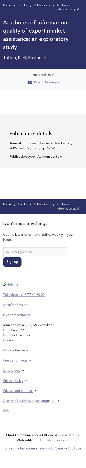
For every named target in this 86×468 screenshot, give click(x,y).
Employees (11, 370)
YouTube (75, 448)
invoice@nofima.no (17, 315)
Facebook (45, 448)
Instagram (27, 448)
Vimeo (60, 448)
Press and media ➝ (17, 360)
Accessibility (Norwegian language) (29, 401)
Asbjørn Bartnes (67, 435)
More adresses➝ (15, 350)
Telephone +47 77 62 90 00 (24, 295)
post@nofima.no (15, 305)
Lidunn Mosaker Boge (52, 440)
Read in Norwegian (47, 82)
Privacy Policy (13, 381)
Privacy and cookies (18, 391)
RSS (6, 411)
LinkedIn (10, 448)
